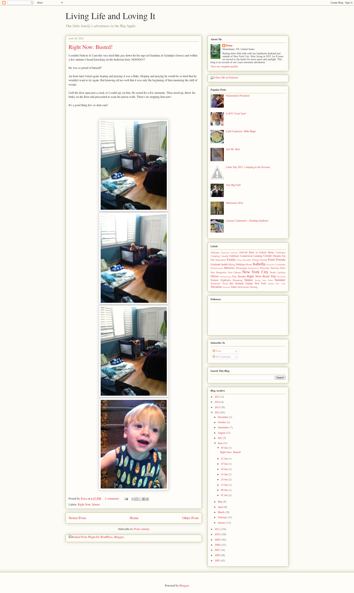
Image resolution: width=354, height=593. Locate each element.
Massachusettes (217, 268)
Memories (229, 268)
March (221, 512)
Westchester (243, 287)
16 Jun (224, 474)
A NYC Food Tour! (236, 113)
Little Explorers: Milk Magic (241, 131)
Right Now (84, 504)
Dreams (277, 256)
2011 (218, 529)
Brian (271, 252)
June (220, 443)
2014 (218, 402)
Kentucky (270, 264)
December (223, 417)
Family (231, 259)
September (224, 427)
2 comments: (112, 498)
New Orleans (234, 272)
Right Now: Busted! (91, 46)
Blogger (184, 585)
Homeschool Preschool (238, 95)
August (222, 432)
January (222, 522)
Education (221, 260)
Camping (215, 256)
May (220, 501)
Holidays (240, 264)
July (220, 438)
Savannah (281, 276)
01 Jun (224, 495)
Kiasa (229, 45)
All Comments (223, 356)
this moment (237, 283)
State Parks (267, 280)
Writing (253, 287)
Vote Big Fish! (233, 185)
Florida (263, 260)
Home (134, 517)
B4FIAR (243, 252)
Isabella (259, 264)
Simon (96, 504)
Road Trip (269, 276)
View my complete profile (224, 66)
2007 (218, 550)
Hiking (231, 264)
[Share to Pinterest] (147, 499)
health (224, 264)
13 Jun (224, 485)
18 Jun (224, 469)
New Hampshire (219, 272)
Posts (218, 351)
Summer (280, 280)
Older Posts (190, 517)
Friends (280, 259)
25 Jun (224, 458)
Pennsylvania (225, 276)
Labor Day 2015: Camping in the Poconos (248, 167)
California (280, 252)
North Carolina (277, 272)
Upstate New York (276, 283)
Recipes (242, 276)
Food (271, 259)
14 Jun (224, 479)
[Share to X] (140, 499)
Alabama (215, 252)
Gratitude (215, 264)
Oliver (215, 276)
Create (267, 256)
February (223, 517)
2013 (218, 407)
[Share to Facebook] (144, 499)
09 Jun (224, 490)
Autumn (234, 252)
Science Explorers (221, 280)
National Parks (277, 268)
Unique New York (255, 283)
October (222, 422)
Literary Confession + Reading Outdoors (247, 220)
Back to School (257, 252)
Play (234, 276)
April (221, 507)
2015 (218, 396)
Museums (264, 268)
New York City (255, 272)
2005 (218, 560)
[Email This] (133, 499)
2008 (218, 545)
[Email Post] (126, 498)
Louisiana (280, 264)
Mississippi (241, 268)
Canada (224, 256)
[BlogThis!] (137, 499)
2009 (218, 539)
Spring (258, 280)
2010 (218, 534)
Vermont (226, 287)
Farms (239, 260)
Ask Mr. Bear (233, 149)
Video (234, 287)
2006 (218, 555)
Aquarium (225, 252)
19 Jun (224, 463)
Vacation (216, 287)
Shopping (237, 280)
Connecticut (246, 256)
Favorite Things (251, 260)
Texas (225, 283)
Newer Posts (77, 517)
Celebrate (234, 256)
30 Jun (224, 447)
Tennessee (216, 283)
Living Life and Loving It (110, 15)
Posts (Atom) (141, 529)
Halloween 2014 (234, 203)
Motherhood (253, 268)
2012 (218, 412)
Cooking (257, 256)
